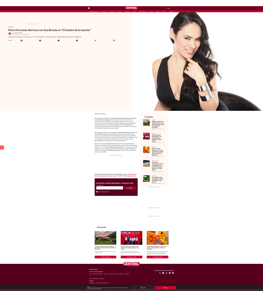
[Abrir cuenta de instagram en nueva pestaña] (163, 272)
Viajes (157, 11)
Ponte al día (142, 11)
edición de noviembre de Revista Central (106, 176)
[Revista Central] (131, 8)
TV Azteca (99, 282)
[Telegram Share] (77, 40)
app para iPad (131, 176)
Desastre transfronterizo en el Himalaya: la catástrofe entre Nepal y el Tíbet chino (158, 166)
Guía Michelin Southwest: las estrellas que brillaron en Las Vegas (157, 138)
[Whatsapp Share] (58, 40)
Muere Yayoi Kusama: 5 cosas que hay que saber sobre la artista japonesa (158, 151)
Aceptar (165, 287)
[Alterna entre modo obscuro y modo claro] (90, 8)
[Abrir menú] (169, 8)
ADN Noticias (92, 282)
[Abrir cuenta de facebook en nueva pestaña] (173, 272)
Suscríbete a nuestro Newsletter (96, 271)
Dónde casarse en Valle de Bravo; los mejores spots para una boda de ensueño (158, 124)
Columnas (112, 11)
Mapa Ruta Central (94, 11)
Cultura (134, 11)
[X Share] (40, 40)
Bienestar (104, 11)
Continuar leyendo (105, 257)
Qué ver (151, 11)
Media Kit (121, 273)
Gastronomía (111, 273)
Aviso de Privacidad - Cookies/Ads (96, 278)
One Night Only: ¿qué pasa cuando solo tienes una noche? (157, 180)
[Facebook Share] (21, 40)
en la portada (130, 174)
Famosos (127, 11)
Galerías (171, 11)
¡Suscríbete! (129, 188)
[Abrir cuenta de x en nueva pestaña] (160, 272)
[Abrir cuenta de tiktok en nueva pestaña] (166, 272)
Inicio (28, 23)
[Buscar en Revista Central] (166, 8)
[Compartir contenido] (2, 147)
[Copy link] (95, 40)
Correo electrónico (99, 185)
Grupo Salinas (105, 282)
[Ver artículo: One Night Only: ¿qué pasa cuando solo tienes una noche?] (146, 178)
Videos (164, 11)
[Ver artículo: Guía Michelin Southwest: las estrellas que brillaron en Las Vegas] (146, 136)
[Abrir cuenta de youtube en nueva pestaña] (170, 272)
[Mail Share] (114, 40)
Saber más (142, 287)
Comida (119, 11)
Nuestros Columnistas (97, 273)
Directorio (127, 273)
